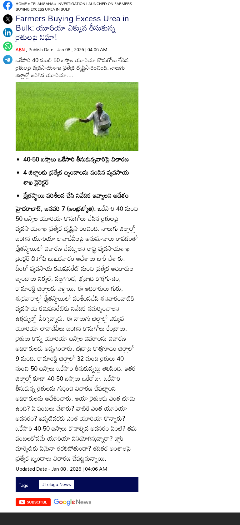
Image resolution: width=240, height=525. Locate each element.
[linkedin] (7, 32)
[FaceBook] (7, 5)
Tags (23, 485)
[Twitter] (7, 19)
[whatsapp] (7, 46)
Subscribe (37, 502)
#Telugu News (56, 484)
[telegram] (7, 59)
